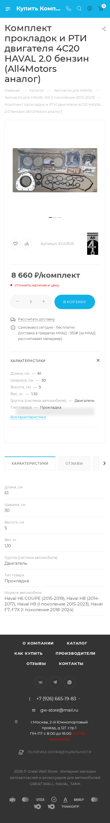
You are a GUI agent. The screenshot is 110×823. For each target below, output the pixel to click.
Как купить (28, 653)
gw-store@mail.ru (59, 710)
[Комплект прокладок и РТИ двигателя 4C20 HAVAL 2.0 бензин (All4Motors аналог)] (55, 170)
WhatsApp (69, 682)
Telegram (55, 682)
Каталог (77, 643)
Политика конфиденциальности (59, 752)
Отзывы (74, 463)
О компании (38, 643)
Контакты (71, 663)
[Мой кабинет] (89, 9)
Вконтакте (41, 682)
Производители (76, 653)
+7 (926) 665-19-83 (56, 699)
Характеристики (30, 463)
